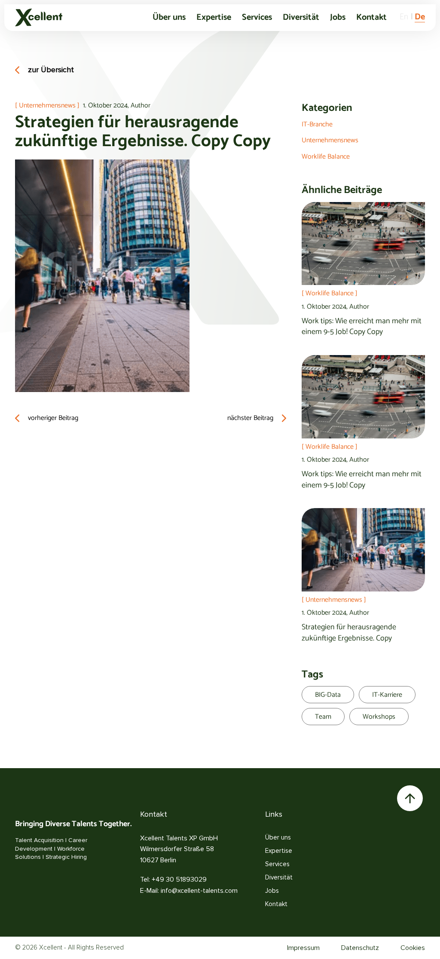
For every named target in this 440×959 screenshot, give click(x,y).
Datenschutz (360, 948)
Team (323, 717)
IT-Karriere (387, 695)
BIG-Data (328, 695)
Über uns (169, 17)
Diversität (301, 17)
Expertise (213, 17)
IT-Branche (317, 124)
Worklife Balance (326, 156)
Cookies (412, 948)
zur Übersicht (51, 69)
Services (257, 17)
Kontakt (371, 17)
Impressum (303, 948)
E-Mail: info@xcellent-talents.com (189, 890)
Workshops (379, 717)
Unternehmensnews (330, 140)
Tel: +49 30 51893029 (173, 879)
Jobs (337, 17)
